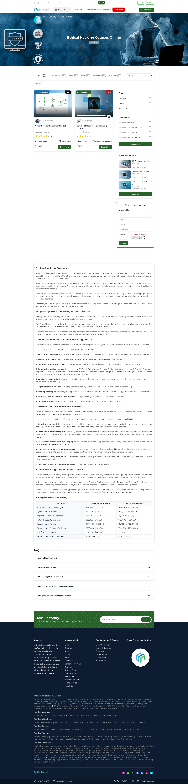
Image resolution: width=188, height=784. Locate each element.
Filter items (135, 144)
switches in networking (91, 746)
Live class (122, 98)
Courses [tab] (38, 83)
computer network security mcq (48, 699)
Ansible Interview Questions (134, 702)
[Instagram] (124, 773)
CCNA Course (136, 730)
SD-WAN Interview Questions (66, 706)
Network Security (111, 715)
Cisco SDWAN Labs (126, 760)
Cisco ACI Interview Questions (107, 702)
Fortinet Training (41, 737)
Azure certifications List (106, 760)
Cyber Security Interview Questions (75, 702)
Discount (96, 76)
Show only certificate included (130, 127)
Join (146, 619)
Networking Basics (42, 715)
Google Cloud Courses (75, 739)
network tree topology (85, 751)
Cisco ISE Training (104, 730)
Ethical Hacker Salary (57, 757)
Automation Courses (85, 737)
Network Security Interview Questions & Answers (95, 708)
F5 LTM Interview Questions (46, 702)
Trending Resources (42, 743)
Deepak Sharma (46, 121)
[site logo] (42, 9)
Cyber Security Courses (132, 737)
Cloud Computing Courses (108, 737)
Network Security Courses (62, 737)
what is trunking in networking (47, 746)
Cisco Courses (57, 739)
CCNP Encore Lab (108, 723)
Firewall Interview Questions (139, 699)
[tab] (94, 558)
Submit (123, 243)
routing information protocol (58, 748)
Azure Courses (108, 739)
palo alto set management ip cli (92, 755)
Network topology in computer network (61, 760)
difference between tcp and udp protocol (128, 751)
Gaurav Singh (86, 121)
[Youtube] (147, 773)
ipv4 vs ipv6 (103, 751)
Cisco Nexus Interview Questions (119, 704)
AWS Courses (93, 739)
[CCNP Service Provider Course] (125, 164)
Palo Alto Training (124, 739)
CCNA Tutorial (49, 762)
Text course (123, 108)
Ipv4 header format (116, 757)
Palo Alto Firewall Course (68, 730)
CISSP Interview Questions (76, 699)
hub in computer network (61, 751)
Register (150, 3)
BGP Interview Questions (92, 704)
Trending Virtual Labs (43, 719)
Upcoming (56, 76)
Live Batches (118, 9)
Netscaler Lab (61, 723)
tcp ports (54, 753)
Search (101, 3)
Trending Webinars (42, 712)
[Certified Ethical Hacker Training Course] (94, 103)
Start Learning (147, 10)
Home (38, 17)
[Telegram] (152, 773)
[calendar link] (109, 117)
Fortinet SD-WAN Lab (43, 723)
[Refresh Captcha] (144, 237)
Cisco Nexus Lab (76, 723)
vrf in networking (70, 746)
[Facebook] (138, 773)
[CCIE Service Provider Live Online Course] (125, 185)
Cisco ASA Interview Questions (58, 708)
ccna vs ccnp (109, 746)
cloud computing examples (64, 755)
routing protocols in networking (74, 753)
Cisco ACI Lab (92, 723)
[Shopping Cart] (123, 2)
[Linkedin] (143, 773)
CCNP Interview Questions (119, 706)
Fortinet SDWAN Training (45, 730)
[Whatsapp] (126, 206)
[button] (94, 558)
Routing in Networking (118, 755)
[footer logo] (41, 772)
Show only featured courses (129, 137)
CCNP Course (88, 730)
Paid (83, 76)
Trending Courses (41, 726)
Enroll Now (64, 147)
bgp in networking (125, 746)
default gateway (41, 751)
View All (135, 194)
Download (112, 76)
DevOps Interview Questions (65, 704)
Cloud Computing (76, 715)
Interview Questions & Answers (47, 696)
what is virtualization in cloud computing (91, 748)
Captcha (122, 234)
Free (71, 76)
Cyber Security (49, 17)
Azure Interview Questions (93, 706)
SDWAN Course (121, 730)
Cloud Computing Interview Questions (107, 699)
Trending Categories (42, 733)
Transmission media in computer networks (87, 757)
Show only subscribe (126, 122)
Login (141, 3)
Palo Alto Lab (142, 723)
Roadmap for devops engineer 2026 (106, 753)
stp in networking (132, 753)
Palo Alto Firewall (93, 715)
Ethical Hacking (65, 17)
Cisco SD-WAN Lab (126, 723)
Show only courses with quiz (129, 132)
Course (121, 103)
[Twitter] (133, 773)
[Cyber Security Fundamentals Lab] (53, 103)
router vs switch (41, 753)
